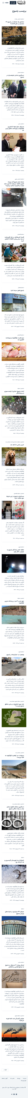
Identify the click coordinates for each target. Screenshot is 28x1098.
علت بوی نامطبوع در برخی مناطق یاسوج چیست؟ (14, 705)
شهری (16, 179)
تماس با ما (12, 1078)
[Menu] (3, 2)
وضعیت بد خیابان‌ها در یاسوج (15, 655)
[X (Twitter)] (7, 2)
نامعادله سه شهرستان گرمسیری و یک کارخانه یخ (14, 861)
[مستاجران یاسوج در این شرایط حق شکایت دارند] (14, 510)
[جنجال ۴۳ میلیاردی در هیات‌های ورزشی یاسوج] (14, 925)
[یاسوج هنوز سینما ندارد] (14, 302)
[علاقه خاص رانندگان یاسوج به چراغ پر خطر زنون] (14, 563)
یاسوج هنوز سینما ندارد (17, 290)
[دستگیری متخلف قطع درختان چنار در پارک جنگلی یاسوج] (14, 820)
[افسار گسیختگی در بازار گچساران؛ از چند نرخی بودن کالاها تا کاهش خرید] (14, 252)
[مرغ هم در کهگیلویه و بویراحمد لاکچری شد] (14, 351)
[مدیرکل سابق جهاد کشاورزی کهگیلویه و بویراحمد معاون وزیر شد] (14, 142)
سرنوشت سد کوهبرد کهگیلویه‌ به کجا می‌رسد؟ (14, 756)
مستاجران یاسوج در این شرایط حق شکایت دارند (15, 497)
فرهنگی (19, 287)
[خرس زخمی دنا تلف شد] (14, 456)
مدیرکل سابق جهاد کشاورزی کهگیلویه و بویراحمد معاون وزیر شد (14, 129)
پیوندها (18, 1078)
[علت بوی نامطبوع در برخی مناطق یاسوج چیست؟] (14, 718)
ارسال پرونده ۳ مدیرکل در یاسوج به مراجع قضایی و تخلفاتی (14, 966)
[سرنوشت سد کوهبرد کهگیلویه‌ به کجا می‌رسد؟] (14, 769)
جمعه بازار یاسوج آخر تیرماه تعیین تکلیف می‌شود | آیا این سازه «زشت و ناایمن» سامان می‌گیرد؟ (14, 184)
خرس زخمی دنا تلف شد (17, 445)
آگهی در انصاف (4, 1078)
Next (6, 1070)
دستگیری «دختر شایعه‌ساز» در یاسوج (15, 76)
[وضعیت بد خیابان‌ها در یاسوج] (14, 666)
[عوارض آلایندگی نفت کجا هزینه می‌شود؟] (14, 1032)
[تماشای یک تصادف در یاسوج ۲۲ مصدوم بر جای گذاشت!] (14, 35)
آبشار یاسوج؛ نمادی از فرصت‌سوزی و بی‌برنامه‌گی (14, 392)
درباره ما (24, 1078)
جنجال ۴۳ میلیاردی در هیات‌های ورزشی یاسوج (14, 913)
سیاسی (19, 124)
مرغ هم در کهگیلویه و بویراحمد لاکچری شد (15, 339)
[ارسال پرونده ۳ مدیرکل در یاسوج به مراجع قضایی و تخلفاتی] (14, 979)
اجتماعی (19, 19)
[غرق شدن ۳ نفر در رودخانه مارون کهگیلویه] (14, 615)
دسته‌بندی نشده (14, 442)
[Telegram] (5, 2)
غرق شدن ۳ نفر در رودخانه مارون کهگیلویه (14, 602)
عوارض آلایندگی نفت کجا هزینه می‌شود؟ (15, 1020)
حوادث (16, 19)
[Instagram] (6, 2)
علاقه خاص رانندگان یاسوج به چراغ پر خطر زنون (15, 551)
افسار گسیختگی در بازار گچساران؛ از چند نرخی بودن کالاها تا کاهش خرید (14, 239)
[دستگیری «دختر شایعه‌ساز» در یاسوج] (14, 89)
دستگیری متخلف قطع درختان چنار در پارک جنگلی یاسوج (15, 808)
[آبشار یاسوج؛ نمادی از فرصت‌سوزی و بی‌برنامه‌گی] (14, 405)
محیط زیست (7, 442)
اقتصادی (19, 234)
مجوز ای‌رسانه (23, 1080)
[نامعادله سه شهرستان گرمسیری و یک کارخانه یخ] (14, 874)
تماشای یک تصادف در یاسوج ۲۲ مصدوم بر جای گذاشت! (15, 23)
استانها (22, 19)
